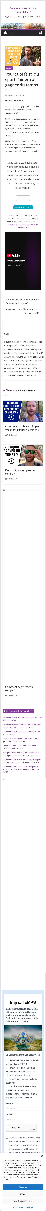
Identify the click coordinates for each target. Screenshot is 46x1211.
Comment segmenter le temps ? (19, 688)
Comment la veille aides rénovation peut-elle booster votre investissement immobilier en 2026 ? (21, 769)
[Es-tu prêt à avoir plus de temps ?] (23, 446)
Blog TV (9, 68)
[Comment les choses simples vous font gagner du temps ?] (23, 402)
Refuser (23, 1194)
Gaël (22, 96)
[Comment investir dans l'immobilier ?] (6, 33)
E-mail (9, 1114)
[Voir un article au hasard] (40, 33)
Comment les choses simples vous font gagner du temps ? (22, 301)
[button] (42, 1156)
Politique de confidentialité (23, 1207)
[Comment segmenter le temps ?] (23, 490)
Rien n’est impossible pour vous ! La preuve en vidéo (23, 311)
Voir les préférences (23, 1201)
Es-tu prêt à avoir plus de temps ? (20, 471)
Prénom (9, 1103)
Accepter (23, 1187)
